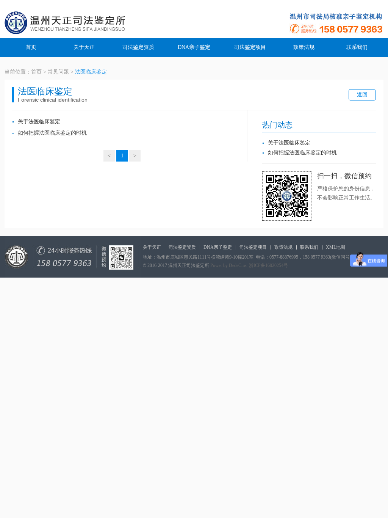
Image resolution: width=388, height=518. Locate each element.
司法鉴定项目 (250, 47)
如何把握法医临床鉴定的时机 (52, 133)
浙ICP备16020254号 (268, 265)
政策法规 (303, 47)
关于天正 (84, 47)
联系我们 (357, 47)
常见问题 (58, 72)
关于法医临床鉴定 (39, 121)
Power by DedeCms (228, 265)
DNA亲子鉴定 (194, 47)
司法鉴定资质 (138, 47)
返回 (362, 94)
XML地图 (335, 247)
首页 (31, 47)
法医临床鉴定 (91, 72)
